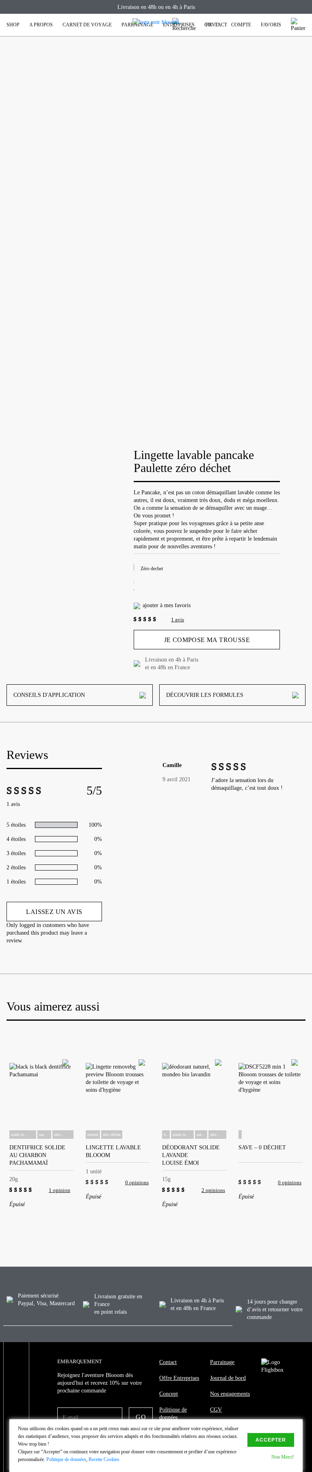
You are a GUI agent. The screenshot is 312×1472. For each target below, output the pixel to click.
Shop (13, 25)
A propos (41, 25)
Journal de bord (228, 1378)
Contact (215, 25)
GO (141, 1417)
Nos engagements (230, 1394)
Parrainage (222, 1362)
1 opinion (59, 1190)
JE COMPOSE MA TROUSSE (207, 639)
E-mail (70, 1417)
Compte (241, 25)
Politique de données (173, 1413)
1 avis (177, 619)
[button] (7, 1100)
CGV (216, 1410)
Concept (168, 1394)
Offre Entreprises (179, 1378)
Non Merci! (282, 1457)
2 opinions (213, 1190)
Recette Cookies (104, 1459)
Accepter (271, 1440)
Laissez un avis (54, 911)
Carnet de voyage (87, 25)
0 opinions (137, 1182)
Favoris (271, 25)
